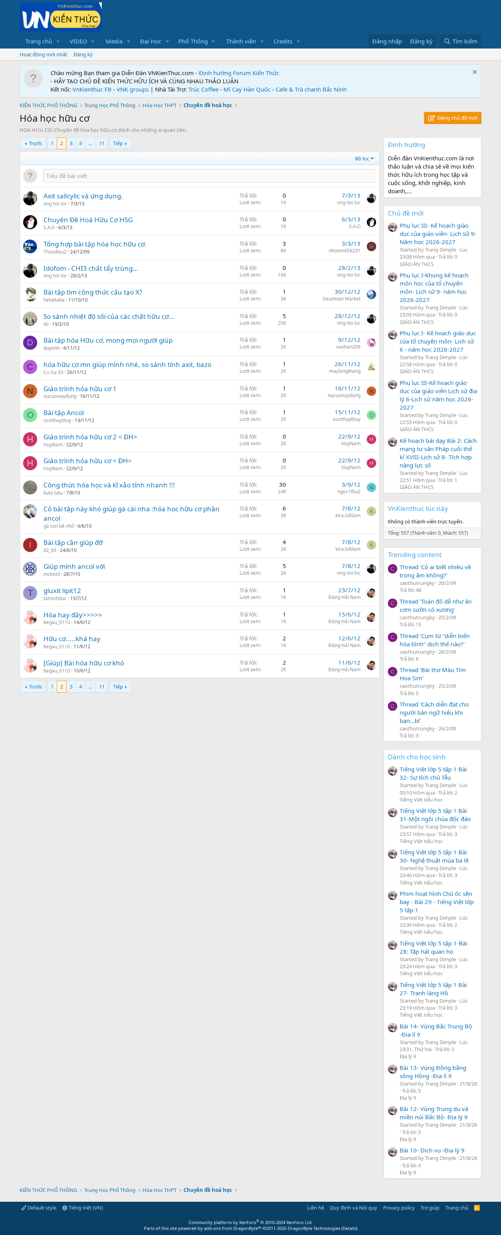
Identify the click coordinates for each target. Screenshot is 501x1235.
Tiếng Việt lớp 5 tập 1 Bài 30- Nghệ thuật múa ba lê (434, 856)
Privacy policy (399, 1207)
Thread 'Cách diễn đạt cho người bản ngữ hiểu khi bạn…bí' (434, 712)
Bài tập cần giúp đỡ (73, 542)
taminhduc (55, 598)
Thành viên (241, 41)
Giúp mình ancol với (74, 566)
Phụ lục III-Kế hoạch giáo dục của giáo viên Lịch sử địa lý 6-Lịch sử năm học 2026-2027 (438, 395)
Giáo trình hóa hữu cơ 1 (80, 388)
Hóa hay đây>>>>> (72, 614)
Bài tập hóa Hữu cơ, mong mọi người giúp (108, 340)
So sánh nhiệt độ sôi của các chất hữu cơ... (109, 316)
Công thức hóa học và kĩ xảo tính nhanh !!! (109, 484)
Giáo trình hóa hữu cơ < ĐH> (87, 460)
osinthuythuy (57, 420)
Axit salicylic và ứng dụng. (83, 195)
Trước (35, 143)
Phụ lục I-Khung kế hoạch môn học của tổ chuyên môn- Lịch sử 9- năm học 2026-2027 (434, 287)
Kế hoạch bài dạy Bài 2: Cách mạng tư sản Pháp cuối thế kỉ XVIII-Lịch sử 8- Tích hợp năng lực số (438, 453)
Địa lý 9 (408, 1056)
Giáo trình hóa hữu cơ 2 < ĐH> (90, 436)
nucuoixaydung (59, 396)
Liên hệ (315, 1207)
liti (46, 324)
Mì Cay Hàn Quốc (246, 89)
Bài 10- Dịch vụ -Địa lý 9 (432, 1150)
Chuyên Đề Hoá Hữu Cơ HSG (88, 219)
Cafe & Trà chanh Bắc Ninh (311, 89)
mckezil (51, 574)
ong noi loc (55, 203)
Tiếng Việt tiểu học (421, 799)
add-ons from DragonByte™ (232, 1228)
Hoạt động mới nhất (43, 54)
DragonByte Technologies (314, 1228)
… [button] (90, 143)
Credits (283, 41)
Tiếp (118, 143)
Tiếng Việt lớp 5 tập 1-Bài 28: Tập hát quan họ (433, 947)
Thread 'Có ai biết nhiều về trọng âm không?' (435, 571)
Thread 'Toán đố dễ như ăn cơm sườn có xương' (436, 605)
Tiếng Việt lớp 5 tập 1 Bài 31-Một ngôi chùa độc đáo (435, 815)
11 (102, 143)
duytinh (51, 348)
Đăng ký (83, 54)
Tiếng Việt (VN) (85, 1207)
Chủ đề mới (406, 213)
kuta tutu (53, 492)
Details (349, 1228)
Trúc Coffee (203, 89)
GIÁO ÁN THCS (417, 264)
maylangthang (344, 371)
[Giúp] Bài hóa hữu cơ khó (83, 662)
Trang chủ (38, 41)
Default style (41, 1207)
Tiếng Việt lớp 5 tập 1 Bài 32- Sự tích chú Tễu (433, 773)
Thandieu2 (55, 251)
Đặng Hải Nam (344, 597)
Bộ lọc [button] (362, 158)
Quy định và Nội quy (353, 1207)
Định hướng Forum (225, 73)
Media (114, 41)
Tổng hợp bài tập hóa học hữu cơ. (95, 243)
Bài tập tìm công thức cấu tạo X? (92, 292)
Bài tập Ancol (63, 412)
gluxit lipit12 (62, 590)
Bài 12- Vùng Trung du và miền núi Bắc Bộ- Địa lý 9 (434, 1113)
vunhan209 (348, 346)
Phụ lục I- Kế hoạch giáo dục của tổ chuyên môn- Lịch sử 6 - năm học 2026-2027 (438, 341)
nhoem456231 (344, 250)
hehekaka (54, 300)
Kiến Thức (265, 73)
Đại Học (150, 41)
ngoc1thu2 (348, 491)
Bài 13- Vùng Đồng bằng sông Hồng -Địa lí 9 (433, 1072)
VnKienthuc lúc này (418, 508)
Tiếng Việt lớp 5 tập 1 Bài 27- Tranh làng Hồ (433, 989)
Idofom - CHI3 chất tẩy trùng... (91, 268)
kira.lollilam (347, 515)
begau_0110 (56, 622)
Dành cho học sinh (417, 756)
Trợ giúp (430, 1207)
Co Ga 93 (53, 372)
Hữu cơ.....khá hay (72, 638)
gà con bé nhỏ (58, 526)
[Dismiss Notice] (473, 73)
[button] (58, 41)
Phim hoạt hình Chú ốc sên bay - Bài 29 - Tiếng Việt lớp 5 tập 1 (437, 902)
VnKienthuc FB (92, 89)
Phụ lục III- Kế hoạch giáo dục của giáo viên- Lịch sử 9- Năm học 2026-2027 (438, 233)
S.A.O (49, 227)
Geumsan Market (341, 298)
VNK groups (133, 89)
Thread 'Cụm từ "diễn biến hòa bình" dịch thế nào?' (435, 640)
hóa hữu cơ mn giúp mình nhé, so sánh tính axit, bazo (127, 364)
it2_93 (49, 550)
